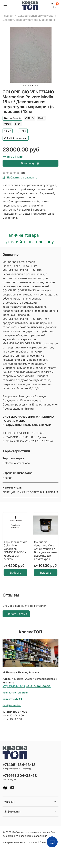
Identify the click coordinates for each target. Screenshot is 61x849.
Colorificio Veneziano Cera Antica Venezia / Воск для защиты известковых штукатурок (45, 550)
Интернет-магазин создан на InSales (24, 842)
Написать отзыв (16, 614)
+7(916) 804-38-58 (20, 775)
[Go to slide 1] (23, 85)
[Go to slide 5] (32, 85)
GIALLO (29, 118)
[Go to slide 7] (37, 85)
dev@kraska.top (12, 705)
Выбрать (15, 572)
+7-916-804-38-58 (38, 686)
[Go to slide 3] (28, 85)
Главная (8, 15)
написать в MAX (12, 699)
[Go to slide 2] (25, 85)
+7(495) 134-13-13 (19, 765)
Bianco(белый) (12, 118)
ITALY (23, 130)
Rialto (41, 118)
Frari (17, 123)
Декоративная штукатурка (35, 15)
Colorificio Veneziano (15, 138)
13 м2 (7, 130)
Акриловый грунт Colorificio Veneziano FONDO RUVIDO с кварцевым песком (15, 550)
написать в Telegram (15, 692)
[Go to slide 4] (30, 85)
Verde (7, 123)
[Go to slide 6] (35, 85)
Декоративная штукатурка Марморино (29, 19)
